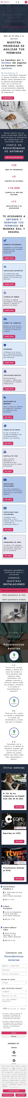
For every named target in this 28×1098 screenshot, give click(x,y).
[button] (26, 2)
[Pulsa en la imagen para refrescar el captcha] (5, 1008)
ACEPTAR (21, 1095)
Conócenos (8, 98)
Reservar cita (14, 27)
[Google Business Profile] (14, 1052)
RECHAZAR (7, 1095)
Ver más (8, 417)
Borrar (14, 1036)
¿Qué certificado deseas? (11, 988)
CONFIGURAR (14, 1091)
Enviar (14, 1033)
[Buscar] (16, 2)
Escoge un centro (8, 979)
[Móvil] (18, 2)
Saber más (9, 258)
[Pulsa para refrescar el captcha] (9, 1008)
